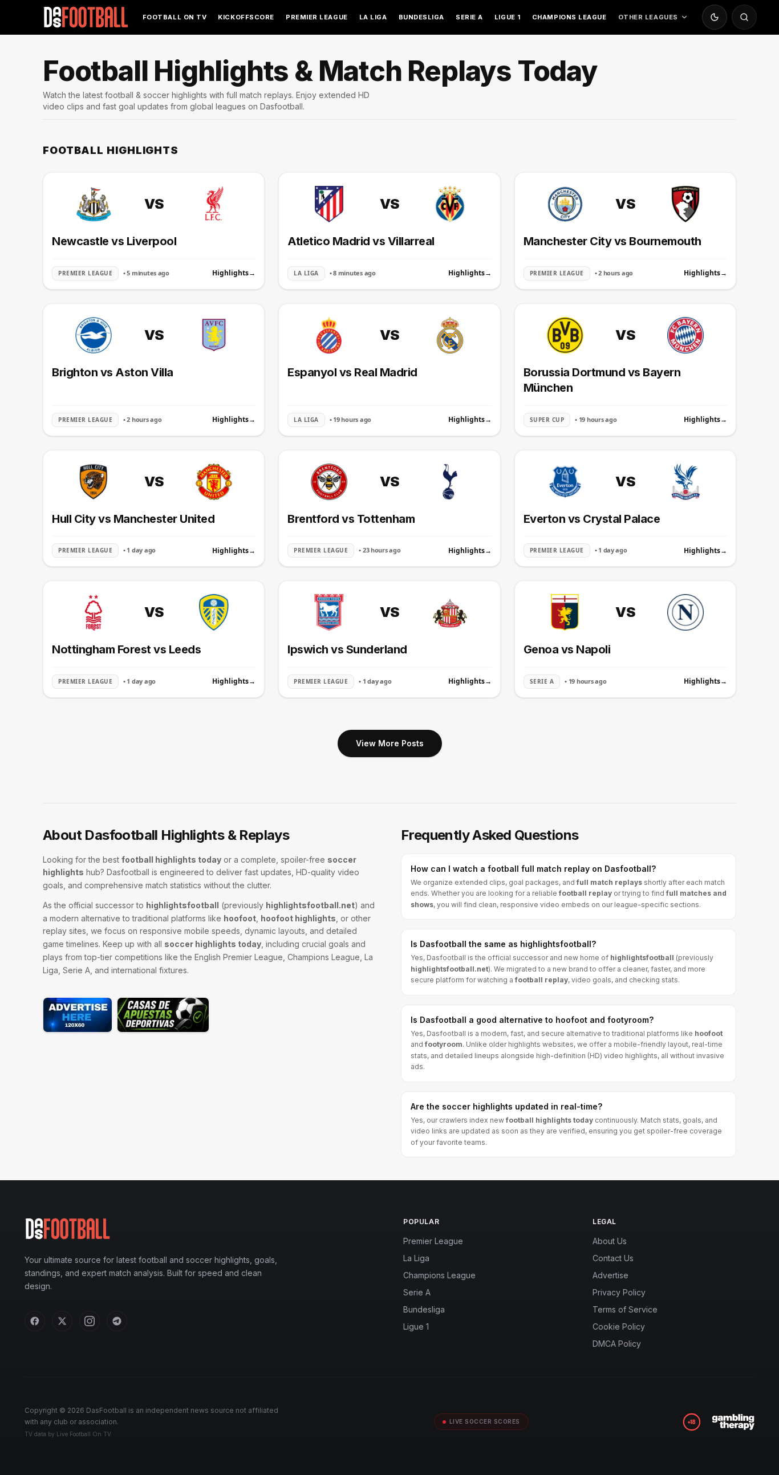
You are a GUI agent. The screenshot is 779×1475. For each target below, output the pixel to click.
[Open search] (744, 17)
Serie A (469, 17)
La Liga (373, 17)
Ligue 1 (507, 17)
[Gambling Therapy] (733, 1422)
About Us (610, 1241)
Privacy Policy (619, 1292)
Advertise (610, 1275)
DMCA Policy (617, 1343)
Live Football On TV (83, 1434)
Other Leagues (648, 17)
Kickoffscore (246, 17)
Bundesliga (422, 17)
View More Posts (390, 743)
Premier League (317, 17)
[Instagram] (89, 1321)
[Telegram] (117, 1321)
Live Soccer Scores (484, 1421)
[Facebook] (35, 1321)
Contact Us (613, 1258)
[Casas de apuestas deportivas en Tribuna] (163, 1015)
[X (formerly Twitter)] (62, 1321)
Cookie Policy (619, 1326)
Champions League (569, 17)
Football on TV (175, 17)
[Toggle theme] (714, 17)
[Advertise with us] (77, 1015)
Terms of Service (625, 1309)
